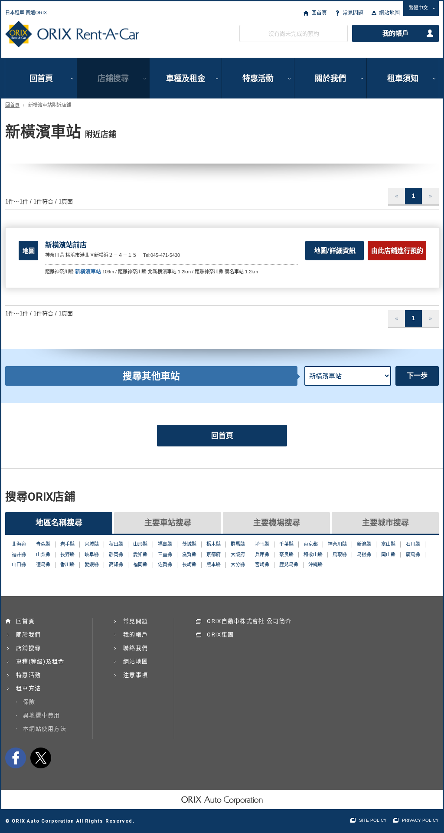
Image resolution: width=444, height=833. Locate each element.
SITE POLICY (373, 820)
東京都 (311, 544)
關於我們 (330, 78)
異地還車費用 (41, 715)
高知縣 (116, 564)
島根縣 (364, 554)
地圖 (29, 250)
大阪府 (238, 554)
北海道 (19, 544)
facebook (15, 758)
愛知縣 (140, 554)
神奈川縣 (337, 544)
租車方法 (28, 688)
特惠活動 (258, 78)
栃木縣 (213, 544)
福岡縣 (140, 564)
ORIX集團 (220, 634)
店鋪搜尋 (113, 78)
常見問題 (353, 13)
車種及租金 (185, 78)
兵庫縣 (262, 554)
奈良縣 (286, 554)
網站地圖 (389, 13)
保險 (29, 702)
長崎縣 (189, 564)
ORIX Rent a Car (72, 34)
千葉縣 (286, 544)
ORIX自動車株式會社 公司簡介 (249, 621)
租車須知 (402, 78)
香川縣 (67, 564)
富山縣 (388, 544)
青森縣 (43, 544)
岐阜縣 (92, 554)
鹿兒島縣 (288, 564)
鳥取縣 (340, 554)
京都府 (213, 554)
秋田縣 (116, 544)
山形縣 (140, 544)
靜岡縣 (116, 554)
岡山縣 (388, 554)
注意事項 (135, 675)
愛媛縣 (92, 564)
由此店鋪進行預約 (397, 251)
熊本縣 (213, 564)
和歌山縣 (313, 554)
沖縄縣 (315, 564)
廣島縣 (413, 554)
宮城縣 (92, 544)
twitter (40, 758)
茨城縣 (189, 544)
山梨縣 (43, 554)
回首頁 (318, 13)
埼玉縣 (262, 544)
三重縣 (165, 554)
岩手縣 (67, 544)
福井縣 (19, 554)
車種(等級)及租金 (40, 661)
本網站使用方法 (44, 728)
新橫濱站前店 (66, 245)
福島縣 (165, 544)
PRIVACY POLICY (420, 820)
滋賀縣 (189, 554)
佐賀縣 (165, 564)
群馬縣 (238, 544)
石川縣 (413, 544)
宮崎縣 (262, 564)
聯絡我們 (135, 648)
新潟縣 (364, 544)
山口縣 (19, 564)
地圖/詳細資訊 (335, 251)
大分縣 (238, 564)
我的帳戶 (395, 33)
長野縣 (67, 554)
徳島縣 (43, 564)
